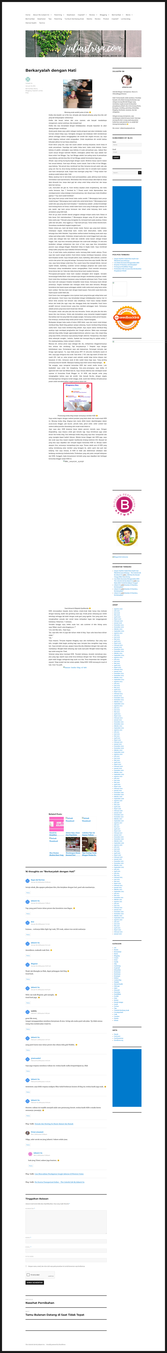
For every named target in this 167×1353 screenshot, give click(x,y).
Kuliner (116, 978)
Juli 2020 (116, 756)
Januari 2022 (118, 720)
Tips (50, 19)
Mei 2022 (117, 712)
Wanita (89, 19)
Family (116, 962)
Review (92, 15)
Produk (106, 19)
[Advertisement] (127, 215)
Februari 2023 (118, 694)
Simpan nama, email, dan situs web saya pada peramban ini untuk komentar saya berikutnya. (56, 1266)
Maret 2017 (117, 831)
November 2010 (119, 914)
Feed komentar (118, 1038)
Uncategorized (118, 1012)
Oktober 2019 (118, 772)
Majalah (116, 982)
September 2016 (119, 843)
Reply (28, 892)
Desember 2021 (119, 722)
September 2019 (119, 774)
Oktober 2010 (118, 916)
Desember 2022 (119, 698)
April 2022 (117, 714)
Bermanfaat (116, 15)
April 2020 (117, 762)
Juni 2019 (117, 780)
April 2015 (117, 871)
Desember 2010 (119, 912)
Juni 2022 (117, 710)
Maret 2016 (117, 855)
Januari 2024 (118, 671)
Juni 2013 (117, 879)
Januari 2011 (117, 910)
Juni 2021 (117, 734)
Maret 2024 (117, 667)
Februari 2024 (118, 669)
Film (115, 964)
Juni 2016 (117, 849)
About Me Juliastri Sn (41, 15)
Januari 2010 (118, 934)
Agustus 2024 (118, 657)
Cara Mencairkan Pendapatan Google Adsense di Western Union (59, 1174)
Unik (115, 1014)
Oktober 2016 (118, 841)
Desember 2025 (119, 625)
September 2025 (119, 631)
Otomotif (117, 990)
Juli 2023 (116, 683)
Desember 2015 (119, 861)
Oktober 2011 (118, 899)
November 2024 (119, 651)
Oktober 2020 (118, 750)
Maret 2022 (117, 716)
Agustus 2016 (118, 845)
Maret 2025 (117, 643)
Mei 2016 (117, 851)
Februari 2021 (118, 742)
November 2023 (119, 675)
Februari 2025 (118, 645)
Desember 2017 (119, 815)
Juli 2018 (116, 803)
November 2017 (119, 817)
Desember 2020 (119, 746)
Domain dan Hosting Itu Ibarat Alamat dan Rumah (54, 1124)
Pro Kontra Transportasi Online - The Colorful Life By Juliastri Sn (59, 1182)
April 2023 (117, 689)
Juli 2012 (116, 893)
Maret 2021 (117, 740)
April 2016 (117, 853)
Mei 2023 (117, 687)
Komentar (30, 1208)
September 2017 (119, 821)
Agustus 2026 (118, 609)
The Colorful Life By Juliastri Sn (35, 1344)
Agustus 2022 (118, 706)
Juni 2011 (117, 905)
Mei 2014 (117, 875)
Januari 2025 (118, 647)
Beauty (116, 950)
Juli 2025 (116, 635)
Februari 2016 (118, 857)
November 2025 (119, 627)
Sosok (116, 1004)
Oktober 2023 (118, 677)
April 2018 (117, 807)
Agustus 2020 (118, 754)
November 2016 (119, 839)
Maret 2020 (117, 764)
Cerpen (116, 958)
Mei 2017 (117, 827)
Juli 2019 (116, 778)
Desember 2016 (119, 837)
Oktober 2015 (118, 865)
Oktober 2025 (118, 629)
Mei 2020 (117, 760)
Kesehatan (71, 15)
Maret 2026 (117, 619)
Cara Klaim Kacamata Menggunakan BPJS (126, 263)
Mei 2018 (117, 805)
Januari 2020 (118, 768)
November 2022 (119, 700)
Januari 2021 (118, 744)
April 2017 (117, 829)
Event (116, 960)
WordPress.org (118, 1040)
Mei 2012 (117, 895)
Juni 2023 (117, 685)
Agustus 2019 (118, 776)
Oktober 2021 (118, 726)
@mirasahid (36, 1058)
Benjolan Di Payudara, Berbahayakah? (125, 265)
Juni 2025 (117, 637)
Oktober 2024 (118, 653)
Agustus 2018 (118, 801)
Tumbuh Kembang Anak (74, 19)
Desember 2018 (119, 792)
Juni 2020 (117, 758)
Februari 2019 (118, 788)
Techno (42, 23)
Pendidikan (117, 994)
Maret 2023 (117, 692)
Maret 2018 (117, 809)
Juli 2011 (116, 903)
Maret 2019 (117, 786)
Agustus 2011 (118, 901)
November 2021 (119, 724)
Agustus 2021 (118, 730)
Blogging (103, 15)
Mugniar (34, 964)
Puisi (115, 998)
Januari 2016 (118, 859)
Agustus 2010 (118, 920)
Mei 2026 (117, 615)
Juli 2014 (116, 873)
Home (28, 15)
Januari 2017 (118, 835)
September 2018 (119, 798)
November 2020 (119, 748)
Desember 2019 (119, 770)
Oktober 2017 (118, 819)
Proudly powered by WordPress (56, 1344)
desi (32, 922)
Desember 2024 (119, 649)
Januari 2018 (118, 813)
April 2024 (117, 665)
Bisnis (128, 15)
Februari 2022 (118, 718)
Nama (28, 1237)
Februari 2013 (118, 885)
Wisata (116, 1020)
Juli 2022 (116, 708)
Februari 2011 (118, 908)
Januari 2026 (118, 623)
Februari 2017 (118, 833)
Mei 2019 (117, 782)
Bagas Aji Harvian (38, 880)
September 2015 (119, 867)
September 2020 (119, 752)
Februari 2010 (118, 932)
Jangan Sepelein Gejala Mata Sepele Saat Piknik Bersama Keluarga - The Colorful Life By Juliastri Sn (127, 573)
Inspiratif (81, 15)
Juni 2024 (117, 661)
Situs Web (29, 1256)
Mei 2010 (117, 926)
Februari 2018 (118, 811)
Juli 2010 (116, 922)
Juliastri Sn (29, 83)
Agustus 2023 (118, 681)
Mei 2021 (117, 736)
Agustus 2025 (118, 633)
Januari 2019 (118, 790)
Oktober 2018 (118, 796)
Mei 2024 (117, 663)
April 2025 (117, 641)
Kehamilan (117, 970)
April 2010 (117, 928)
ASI (115, 948)
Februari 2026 (118, 621)
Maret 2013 (117, 883)
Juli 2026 (117, 611)
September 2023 (119, 679)
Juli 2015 (116, 869)
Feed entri (117, 1036)
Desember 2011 (118, 897)
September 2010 (119, 918)
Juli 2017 (116, 825)
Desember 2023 (119, 673)
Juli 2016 (116, 847)
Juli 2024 (116, 659)
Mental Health (31, 23)
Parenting (58, 15)
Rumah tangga (118, 1002)
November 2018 (119, 794)
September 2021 (119, 728)
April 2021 (117, 738)
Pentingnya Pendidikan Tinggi (123, 267)
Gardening (117, 966)
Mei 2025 (117, 639)
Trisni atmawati (37, 1132)
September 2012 (119, 891)
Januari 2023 (118, 696)
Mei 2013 (116, 881)
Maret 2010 (117, 930)
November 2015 (119, 863)
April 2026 (117, 617)
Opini (115, 988)
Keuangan (117, 976)
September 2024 (119, 655)
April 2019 (117, 784)
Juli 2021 (116, 732)
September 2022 (119, 704)
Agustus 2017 (118, 823)
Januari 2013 (118, 887)
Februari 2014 (118, 877)
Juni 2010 (117, 924)
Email (28, 1247)
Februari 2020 (118, 766)
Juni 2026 (117, 613)
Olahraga (117, 986)
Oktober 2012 (118, 889)
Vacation (116, 1016)
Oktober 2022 (118, 702)
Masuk (116, 1034)
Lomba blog (125, 19)
